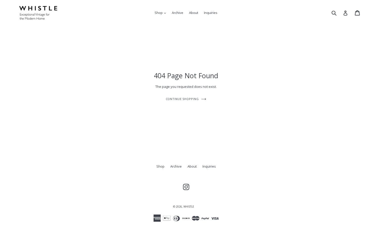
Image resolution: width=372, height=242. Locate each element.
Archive (177, 12)
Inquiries (210, 12)
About (193, 12)
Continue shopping (182, 99)
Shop (162, 12)
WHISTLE (188, 206)
